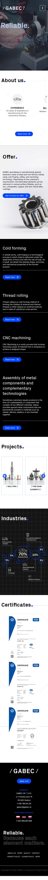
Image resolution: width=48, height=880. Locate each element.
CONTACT (36, 853)
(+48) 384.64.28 (24, 803)
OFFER (19, 853)
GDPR (37, 857)
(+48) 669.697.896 (24, 821)
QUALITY (27, 853)
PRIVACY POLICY (13, 857)
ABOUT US (12, 853)
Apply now (24, 781)
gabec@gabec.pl (24, 807)
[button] (5, 476)
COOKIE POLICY (28, 857)
